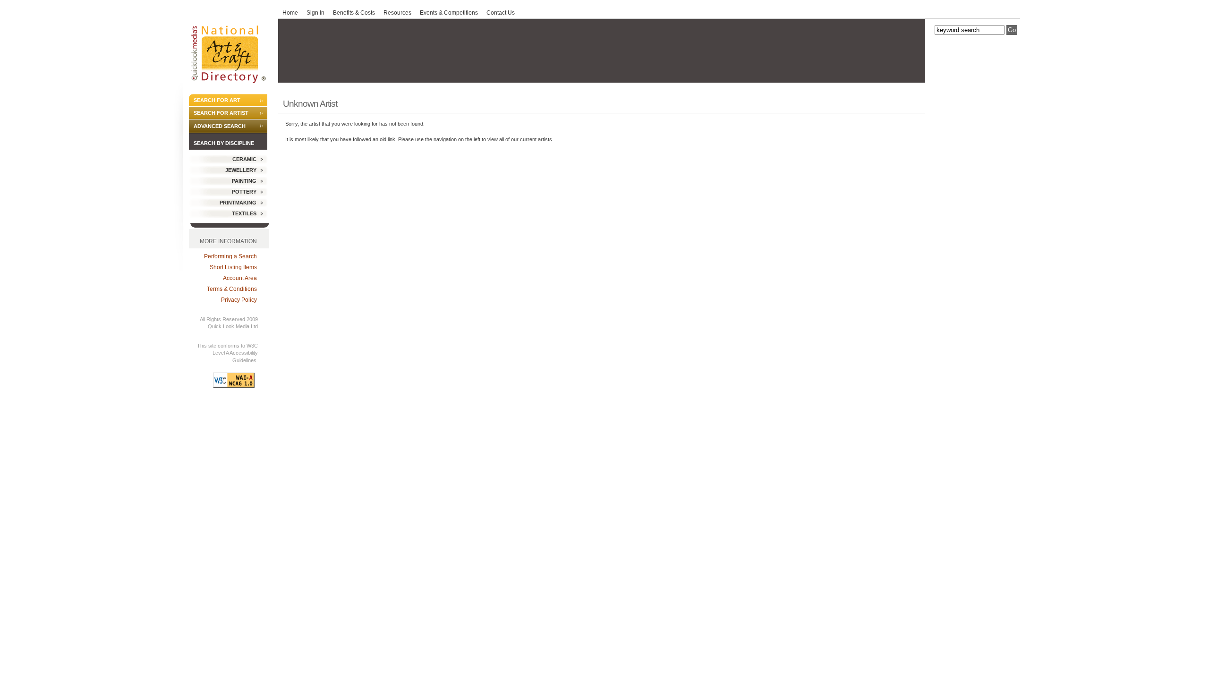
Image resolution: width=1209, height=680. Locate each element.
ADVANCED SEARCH (220, 126)
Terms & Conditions (232, 289)
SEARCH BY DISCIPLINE (224, 143)
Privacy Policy (239, 300)
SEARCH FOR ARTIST (221, 113)
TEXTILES (244, 213)
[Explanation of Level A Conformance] (234, 385)
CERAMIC (244, 159)
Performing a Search (230, 256)
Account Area (240, 278)
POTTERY (244, 192)
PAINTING (244, 181)
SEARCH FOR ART (217, 100)
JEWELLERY (240, 170)
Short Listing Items (233, 267)
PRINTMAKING (238, 202)
